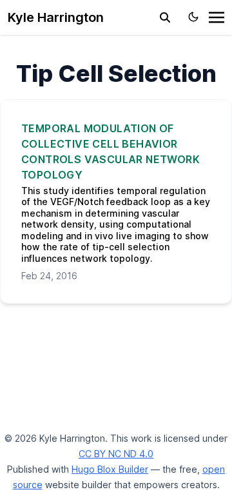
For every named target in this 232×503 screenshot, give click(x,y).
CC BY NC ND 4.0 (116, 453)
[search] (165, 17)
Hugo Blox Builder (110, 469)
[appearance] (193, 17)
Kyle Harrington (56, 17)
